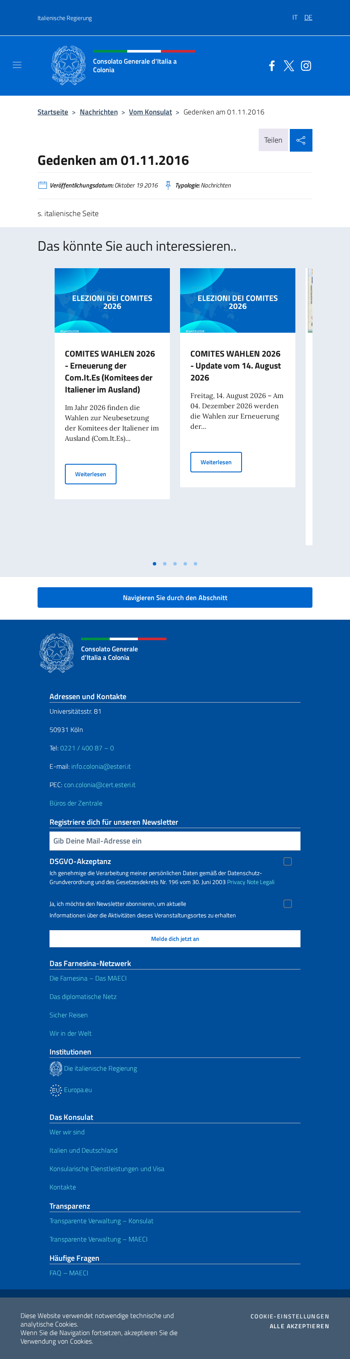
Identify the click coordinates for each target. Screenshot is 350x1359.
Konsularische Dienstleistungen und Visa (107, 1168)
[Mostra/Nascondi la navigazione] (17, 65)
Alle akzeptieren (300, 1326)
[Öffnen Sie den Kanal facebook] (269, 65)
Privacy (236, 881)
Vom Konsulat (150, 111)
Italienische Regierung (65, 17)
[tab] (154, 563)
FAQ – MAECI (69, 1273)
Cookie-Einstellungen (290, 1316)
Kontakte (63, 1187)
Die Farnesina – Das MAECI (88, 978)
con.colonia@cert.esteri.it (100, 784)
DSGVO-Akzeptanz (80, 861)
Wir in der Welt (71, 1033)
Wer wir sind (67, 1132)
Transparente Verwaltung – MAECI (99, 1239)
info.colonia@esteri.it (101, 766)
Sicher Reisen (69, 1015)
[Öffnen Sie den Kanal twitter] (286, 65)
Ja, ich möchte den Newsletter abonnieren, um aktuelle (118, 903)
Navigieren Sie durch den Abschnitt (175, 597)
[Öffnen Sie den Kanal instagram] (303, 65)
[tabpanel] (112, 412)
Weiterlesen (96, 473)
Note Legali (260, 881)
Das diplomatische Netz (83, 996)
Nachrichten (99, 111)
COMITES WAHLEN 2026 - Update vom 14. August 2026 (235, 365)
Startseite (53, 111)
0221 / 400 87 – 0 (87, 748)
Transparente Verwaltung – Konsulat (102, 1220)
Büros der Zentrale (76, 803)
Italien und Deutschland (83, 1150)
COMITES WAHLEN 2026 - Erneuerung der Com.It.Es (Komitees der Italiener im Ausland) (110, 371)
